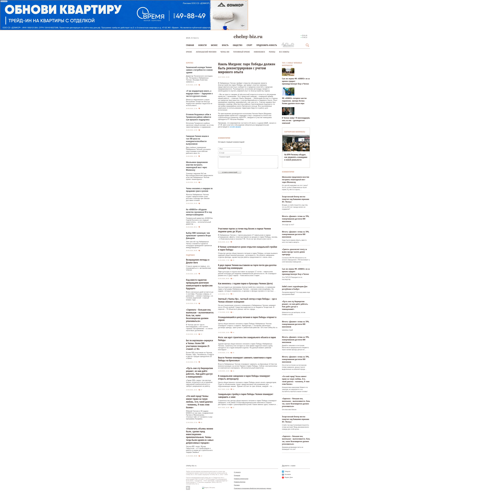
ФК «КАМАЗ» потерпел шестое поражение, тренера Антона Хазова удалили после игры (294, 101)
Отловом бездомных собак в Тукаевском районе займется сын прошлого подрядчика (198, 117)
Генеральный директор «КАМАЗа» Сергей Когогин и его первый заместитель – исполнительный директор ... (199, 221)
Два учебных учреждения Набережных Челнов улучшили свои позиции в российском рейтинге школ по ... (198, 150)
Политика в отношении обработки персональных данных (252, 488)
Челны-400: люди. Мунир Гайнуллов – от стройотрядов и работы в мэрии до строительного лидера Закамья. (199, 449)
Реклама (237, 485)
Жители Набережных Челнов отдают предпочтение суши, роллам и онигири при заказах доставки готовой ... (198, 197)
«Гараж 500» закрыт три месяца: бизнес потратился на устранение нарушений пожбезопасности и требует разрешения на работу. (199, 383)
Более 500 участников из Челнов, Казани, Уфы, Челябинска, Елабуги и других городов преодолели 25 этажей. (200, 355)
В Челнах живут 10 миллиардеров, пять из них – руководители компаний (296, 120)
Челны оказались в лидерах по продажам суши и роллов (199, 189)
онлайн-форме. (235, 127)
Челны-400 (224, 51)
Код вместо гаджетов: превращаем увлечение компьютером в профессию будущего (199, 284)
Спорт (249, 45)
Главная (190, 45)
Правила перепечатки (241, 478)
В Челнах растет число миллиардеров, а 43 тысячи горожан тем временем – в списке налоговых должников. (199, 327)
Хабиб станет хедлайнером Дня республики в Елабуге (294, 287)
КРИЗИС (189, 51)
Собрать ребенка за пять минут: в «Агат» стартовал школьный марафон (295, 157)
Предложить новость (266, 45)
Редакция (237, 475)
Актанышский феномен (206, 51)
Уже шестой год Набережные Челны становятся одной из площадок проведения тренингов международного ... (199, 244)
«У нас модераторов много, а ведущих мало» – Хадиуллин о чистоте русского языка (199, 93)
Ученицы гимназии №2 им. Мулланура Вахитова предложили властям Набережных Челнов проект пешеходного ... (199, 176)
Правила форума (239, 482)
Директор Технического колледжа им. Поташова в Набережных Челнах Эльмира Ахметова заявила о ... (199, 79)
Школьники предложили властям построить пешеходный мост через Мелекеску (197, 166)
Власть (225, 45)
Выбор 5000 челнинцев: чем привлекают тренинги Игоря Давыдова (198, 236)
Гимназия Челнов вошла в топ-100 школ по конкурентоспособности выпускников (197, 140)
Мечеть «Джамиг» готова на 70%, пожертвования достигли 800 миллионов (295, 219)
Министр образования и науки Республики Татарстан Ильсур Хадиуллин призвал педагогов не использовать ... (199, 102)
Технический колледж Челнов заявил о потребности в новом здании (199, 70)
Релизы (272, 51)
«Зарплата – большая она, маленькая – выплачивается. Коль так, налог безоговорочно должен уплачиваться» (200, 315)
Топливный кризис (241, 51)
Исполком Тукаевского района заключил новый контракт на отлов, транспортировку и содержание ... (200, 125)
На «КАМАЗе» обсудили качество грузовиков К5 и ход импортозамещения (199, 212)
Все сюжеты (284, 51)
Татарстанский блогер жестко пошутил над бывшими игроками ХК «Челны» (295, 199)
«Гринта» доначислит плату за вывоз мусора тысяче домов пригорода (294, 252)
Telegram (287, 471)
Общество (237, 45)
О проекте (237, 472)
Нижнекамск (259, 51)
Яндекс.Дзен (289, 477)
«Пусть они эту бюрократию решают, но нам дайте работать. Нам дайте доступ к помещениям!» (199, 372)
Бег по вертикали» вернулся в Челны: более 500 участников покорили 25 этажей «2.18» (199, 344)
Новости (202, 45)
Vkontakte (288, 474)
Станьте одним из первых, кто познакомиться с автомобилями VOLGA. (198, 268)
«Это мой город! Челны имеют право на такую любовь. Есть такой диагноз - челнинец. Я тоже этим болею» (199, 401)
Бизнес (214, 45)
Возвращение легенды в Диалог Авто (197, 261)
